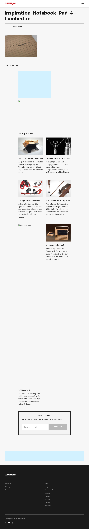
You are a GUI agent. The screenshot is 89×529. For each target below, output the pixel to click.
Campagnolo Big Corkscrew (58, 158)
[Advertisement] (34, 84)
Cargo (46, 487)
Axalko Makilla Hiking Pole (58, 200)
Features (47, 505)
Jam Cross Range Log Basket (30, 158)
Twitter (9, 522)
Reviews (47, 502)
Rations (47, 493)
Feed (12, 522)
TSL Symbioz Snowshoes (29, 200)
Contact (8, 490)
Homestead (48, 490)
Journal (47, 499)
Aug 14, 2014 (16, 26)
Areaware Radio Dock (55, 245)
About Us (8, 484)
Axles (46, 484)
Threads (47, 496)
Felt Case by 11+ (24, 390)
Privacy (7, 487)
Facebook (6, 522)
